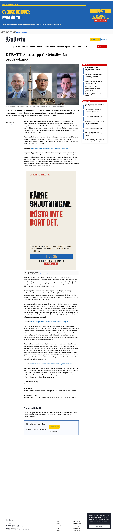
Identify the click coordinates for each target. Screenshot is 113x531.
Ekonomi (39, 47)
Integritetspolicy (77, 523)
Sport (85, 47)
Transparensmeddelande (21, 32)
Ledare (46, 47)
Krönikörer (60, 47)
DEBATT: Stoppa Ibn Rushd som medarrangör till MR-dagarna (49, 322)
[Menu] (8, 47)
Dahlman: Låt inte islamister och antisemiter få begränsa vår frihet (51, 364)
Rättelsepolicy (76, 528)
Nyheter (17, 47)
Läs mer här (105, 522)
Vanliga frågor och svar (78, 526)
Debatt (52, 47)
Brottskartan (102, 47)
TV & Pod (25, 47)
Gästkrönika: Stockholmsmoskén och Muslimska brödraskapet (49, 148)
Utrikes (32, 47)
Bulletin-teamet (76, 521)
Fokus (74, 47)
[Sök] (11, 47)
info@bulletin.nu (14, 528)
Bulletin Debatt (10, 125)
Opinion (67, 47)
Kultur (80, 47)
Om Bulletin (76, 519)
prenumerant (43, 429)
